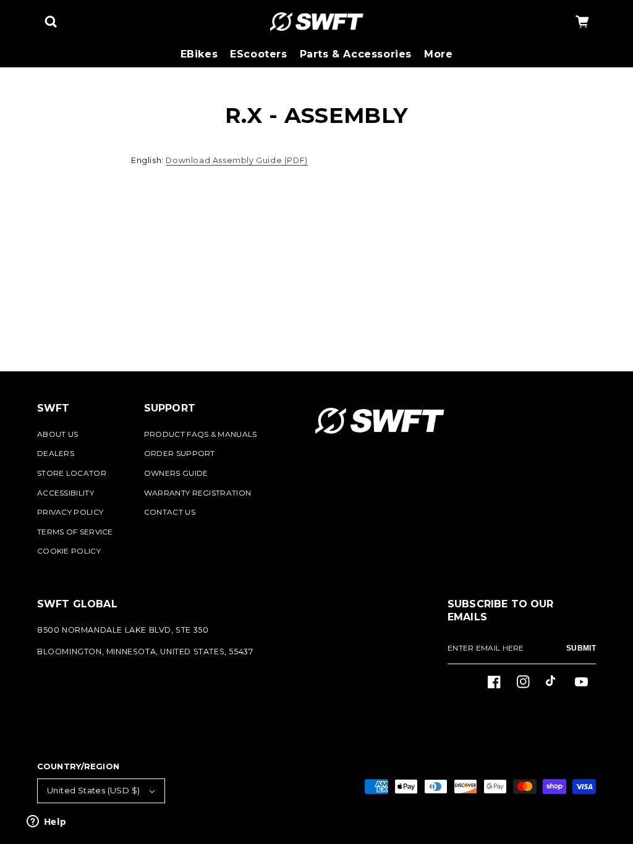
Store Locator (71, 473)
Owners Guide (176, 473)
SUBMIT (581, 648)
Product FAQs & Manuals (200, 434)
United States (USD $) (93, 790)
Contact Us (169, 512)
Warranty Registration (197, 492)
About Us (57, 434)
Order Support (179, 453)
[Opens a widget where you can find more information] (46, 822)
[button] (50, 21)
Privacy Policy (70, 512)
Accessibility (65, 492)
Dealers (55, 453)
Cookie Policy (69, 550)
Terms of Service (75, 531)
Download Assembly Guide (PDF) (236, 160)
